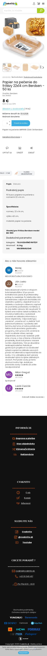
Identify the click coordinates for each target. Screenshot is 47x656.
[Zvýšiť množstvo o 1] (9, 121)
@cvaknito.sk (25, 537)
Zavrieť (22, 145)
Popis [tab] (8, 184)
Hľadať (40, 10)
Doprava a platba (25, 438)
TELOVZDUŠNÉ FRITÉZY (27, 242)
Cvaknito (27, 531)
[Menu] (43, 4)
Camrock (23, 623)
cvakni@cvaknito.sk (25, 571)
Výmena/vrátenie (25, 449)
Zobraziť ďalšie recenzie (32, 397)
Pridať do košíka (20, 123)
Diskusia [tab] (16, 184)
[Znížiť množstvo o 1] (9, 124)
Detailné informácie (11, 137)
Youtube (27, 542)
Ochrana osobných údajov (24, 612)
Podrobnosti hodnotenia (33, 77)
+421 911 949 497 (26, 576)
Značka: (10, 93)
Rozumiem (23, 653)
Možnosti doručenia (11, 116)
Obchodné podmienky (23, 610)
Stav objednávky (26, 443)
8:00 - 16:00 (30, 584)
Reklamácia (27, 454)
